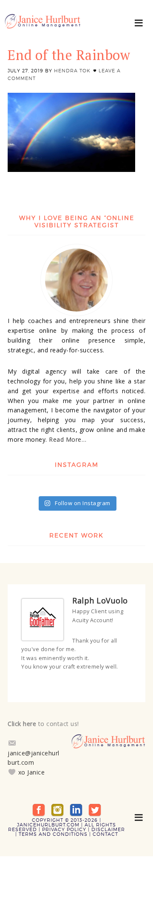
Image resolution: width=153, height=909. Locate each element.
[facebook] (38, 806)
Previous (121, 683)
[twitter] (94, 806)
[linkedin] (76, 806)
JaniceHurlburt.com (48, 821)
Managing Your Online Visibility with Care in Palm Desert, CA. (42, 26)
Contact (105, 831)
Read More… (67, 439)
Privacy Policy (64, 826)
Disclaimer (108, 826)
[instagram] (57, 806)
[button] (139, 22)
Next (128, 683)
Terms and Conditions (53, 831)
